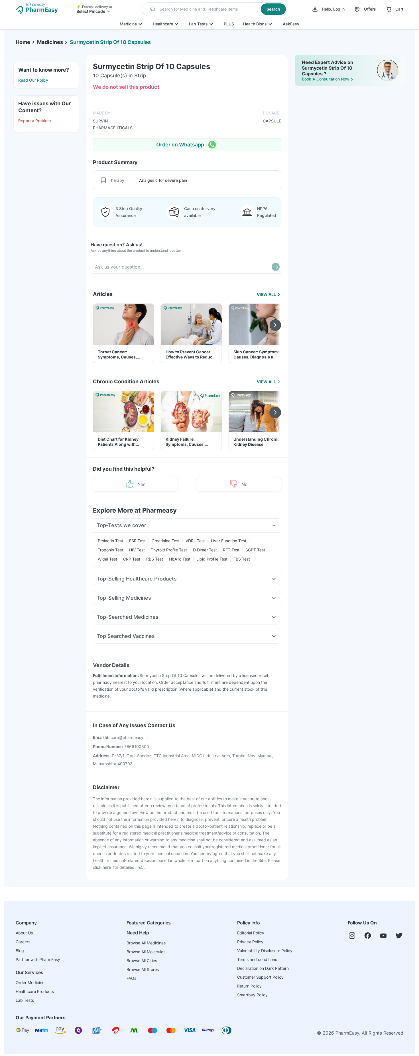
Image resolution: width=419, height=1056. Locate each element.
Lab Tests (198, 23)
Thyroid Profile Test (169, 549)
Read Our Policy (33, 80)
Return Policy (249, 986)
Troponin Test (110, 549)
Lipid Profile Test (211, 559)
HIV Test (137, 549)
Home (23, 42)
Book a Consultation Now (325, 78)
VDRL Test (195, 540)
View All (266, 294)
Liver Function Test (228, 540)
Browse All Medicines (146, 942)
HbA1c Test (179, 559)
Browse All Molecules (146, 951)
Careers (23, 941)
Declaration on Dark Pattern (263, 968)
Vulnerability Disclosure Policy (264, 950)
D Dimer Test (205, 549)
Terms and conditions (257, 959)
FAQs (131, 978)
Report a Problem (34, 120)
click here (102, 867)
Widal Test (107, 559)
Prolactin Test (110, 540)
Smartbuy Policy (252, 994)
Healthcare (163, 23)
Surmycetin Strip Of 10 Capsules (110, 42)
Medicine (128, 23)
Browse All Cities (142, 960)
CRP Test (131, 559)
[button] (214, 9)
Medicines (50, 42)
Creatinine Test (166, 540)
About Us (24, 932)
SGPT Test (255, 549)
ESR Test (137, 540)
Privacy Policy (250, 941)
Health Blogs (255, 23)
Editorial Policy (250, 932)
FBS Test (241, 559)
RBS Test (154, 559)
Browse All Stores (143, 969)
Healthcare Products (35, 991)
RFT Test (231, 549)
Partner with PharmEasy (38, 959)
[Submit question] (276, 267)
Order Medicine (30, 982)
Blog (20, 950)
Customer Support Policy (260, 977)
